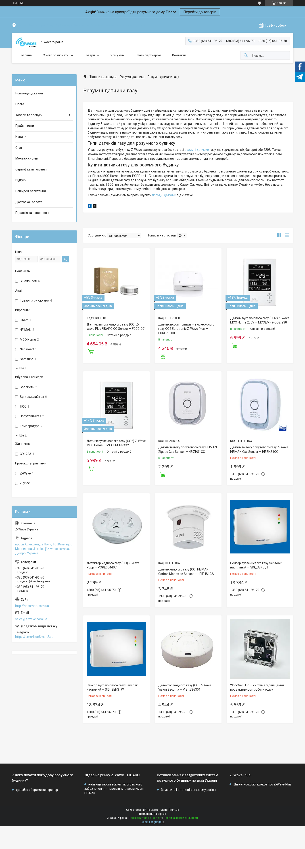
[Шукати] (246, 55)
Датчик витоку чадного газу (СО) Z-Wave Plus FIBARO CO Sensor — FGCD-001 (116, 327)
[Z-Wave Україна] (26, 42)
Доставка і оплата (28, 202)
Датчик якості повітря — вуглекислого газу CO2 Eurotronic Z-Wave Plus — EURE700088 (186, 329)
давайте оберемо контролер (37, 790)
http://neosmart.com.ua (32, 606)
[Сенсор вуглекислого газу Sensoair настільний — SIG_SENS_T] (260, 526)
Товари (89, 55)
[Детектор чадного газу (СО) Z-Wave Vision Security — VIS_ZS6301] (188, 649)
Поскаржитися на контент (145, 817)
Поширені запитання (30, 191)
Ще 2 (23, 435)
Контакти (179, 55)
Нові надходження (29, 93)
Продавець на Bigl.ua (152, 813)
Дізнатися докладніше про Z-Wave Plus (262, 784)
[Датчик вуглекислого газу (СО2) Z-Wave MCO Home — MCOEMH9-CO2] (116, 404)
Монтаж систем (26, 158)
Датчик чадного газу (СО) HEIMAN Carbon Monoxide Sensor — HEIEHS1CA (186, 572)
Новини (20, 136)
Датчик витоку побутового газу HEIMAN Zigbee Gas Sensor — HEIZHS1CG (187, 449)
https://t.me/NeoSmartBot (34, 636)
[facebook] (90, 207)
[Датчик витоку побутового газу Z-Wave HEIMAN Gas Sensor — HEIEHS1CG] (260, 404)
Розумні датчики (132, 77)
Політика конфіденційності (181, 817)
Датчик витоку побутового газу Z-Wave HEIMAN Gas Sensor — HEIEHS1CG (259, 449)
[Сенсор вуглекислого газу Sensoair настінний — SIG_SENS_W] (116, 649)
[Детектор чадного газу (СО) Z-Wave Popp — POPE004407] (116, 526)
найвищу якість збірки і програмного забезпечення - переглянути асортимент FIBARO (114, 789)
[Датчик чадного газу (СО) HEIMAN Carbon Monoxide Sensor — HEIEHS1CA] (188, 526)
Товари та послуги (103, 77)
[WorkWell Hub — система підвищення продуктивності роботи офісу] (260, 649)
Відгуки (20, 180)
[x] (94, 207)
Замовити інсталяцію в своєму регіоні (188, 790)
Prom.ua (174, 809)
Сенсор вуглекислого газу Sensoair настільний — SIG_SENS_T (256, 565)
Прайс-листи (24, 126)
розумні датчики (197, 149)
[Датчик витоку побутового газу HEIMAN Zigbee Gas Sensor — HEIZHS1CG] (188, 404)
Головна (26, 55)
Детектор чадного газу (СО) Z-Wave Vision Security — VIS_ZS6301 (184, 687)
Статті (20, 147)
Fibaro (19, 104)
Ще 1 (23, 368)
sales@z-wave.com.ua (31, 619)
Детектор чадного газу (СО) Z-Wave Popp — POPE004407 (113, 565)
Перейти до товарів (199, 12)
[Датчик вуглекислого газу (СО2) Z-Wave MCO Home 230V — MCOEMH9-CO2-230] (260, 281)
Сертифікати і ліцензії (31, 169)
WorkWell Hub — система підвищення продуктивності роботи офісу (257, 687)
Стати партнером (148, 55)
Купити (91, 351)
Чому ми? (117, 55)
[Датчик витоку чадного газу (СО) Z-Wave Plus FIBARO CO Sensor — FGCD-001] (116, 281)
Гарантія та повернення (32, 213)
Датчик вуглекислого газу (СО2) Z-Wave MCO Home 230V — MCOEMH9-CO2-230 (259, 320)
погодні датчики (164, 195)
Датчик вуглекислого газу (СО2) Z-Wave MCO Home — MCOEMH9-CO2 (116, 443)
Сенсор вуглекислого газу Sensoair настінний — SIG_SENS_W (112, 687)
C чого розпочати (56, 55)
